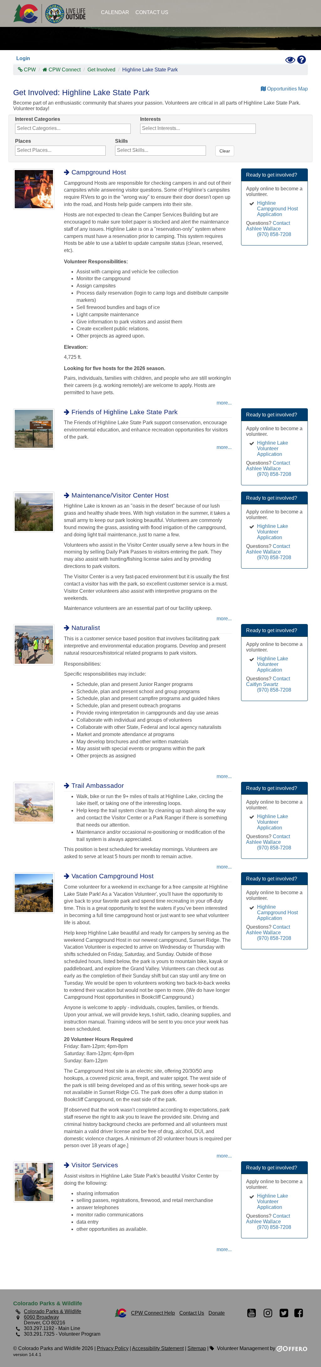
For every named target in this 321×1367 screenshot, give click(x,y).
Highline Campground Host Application (277, 208)
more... (224, 402)
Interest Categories (37, 119)
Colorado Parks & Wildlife (52, 13)
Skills (121, 141)
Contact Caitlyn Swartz (268, 681)
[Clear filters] (216, 141)
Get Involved (101, 69)
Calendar (115, 12)
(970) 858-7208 (274, 234)
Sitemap (196, 1348)
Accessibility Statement (158, 1348)
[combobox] (73, 129)
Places (23, 141)
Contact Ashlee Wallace (268, 225)
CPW (29, 69)
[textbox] (49, 128)
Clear (224, 150)
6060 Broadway (41, 1317)
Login (23, 58)
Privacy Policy (113, 1348)
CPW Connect (65, 69)
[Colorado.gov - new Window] (120, 1313)
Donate (216, 1313)
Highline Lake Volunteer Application (272, 448)
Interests (150, 119)
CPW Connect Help (153, 1313)
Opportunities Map (287, 88)
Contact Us (151, 12)
